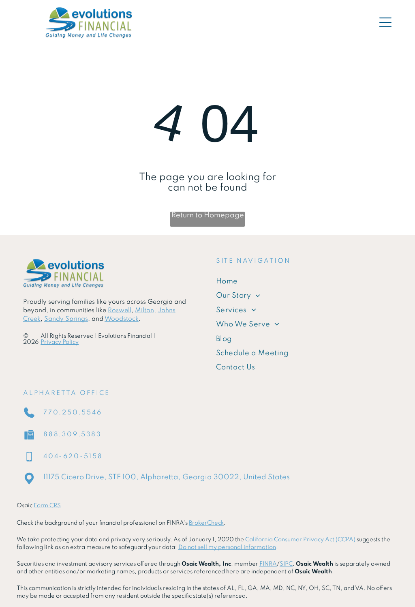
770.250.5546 (72, 413)
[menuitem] (304, 282)
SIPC (286, 564)
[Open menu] (385, 22)
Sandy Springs (66, 319)
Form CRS (47, 505)
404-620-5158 (73, 456)
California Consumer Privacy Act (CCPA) (300, 540)
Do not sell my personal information (227, 547)
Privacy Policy (60, 342)
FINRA (268, 564)
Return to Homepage (207, 215)
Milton (144, 310)
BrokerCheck (206, 523)
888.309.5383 (72, 434)
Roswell (119, 310)
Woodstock (122, 319)
